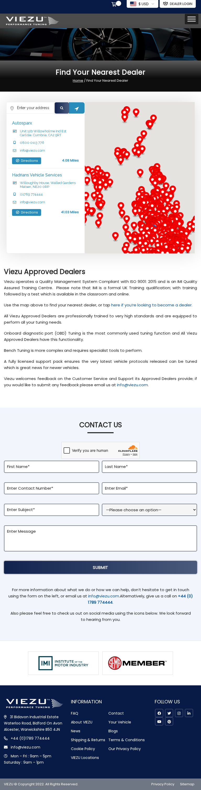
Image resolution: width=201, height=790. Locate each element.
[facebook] (159, 713)
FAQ (74, 713)
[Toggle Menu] (191, 18)
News (75, 731)
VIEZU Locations (85, 757)
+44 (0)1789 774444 (30, 738)
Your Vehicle (119, 722)
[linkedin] (189, 713)
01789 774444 (31, 194)
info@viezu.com (32, 150)
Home (78, 80)
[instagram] (179, 713)
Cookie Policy (83, 748)
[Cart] (114, 5)
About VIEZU (81, 722)
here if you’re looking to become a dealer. (151, 305)
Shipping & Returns (88, 740)
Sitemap (187, 784)
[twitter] (169, 713)
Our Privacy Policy (124, 748)
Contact (116, 713)
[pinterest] (169, 721)
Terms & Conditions (126, 740)
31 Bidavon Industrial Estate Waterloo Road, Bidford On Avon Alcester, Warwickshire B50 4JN (33, 723)
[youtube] (159, 721)
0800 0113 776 (32, 143)
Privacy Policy (162, 784)
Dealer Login (181, 3)
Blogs (113, 731)
